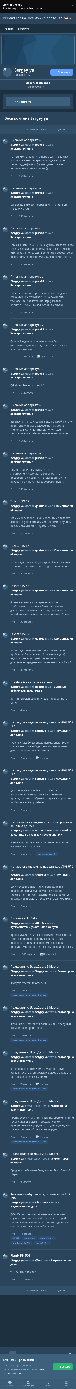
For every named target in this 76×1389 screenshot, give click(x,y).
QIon (38, 1260)
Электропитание (21, 148)
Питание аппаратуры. (26, 140)
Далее (61, 129)
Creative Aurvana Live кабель (31, 682)
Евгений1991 (43, 830)
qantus (39, 506)
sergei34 (40, 731)
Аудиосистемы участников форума (34, 927)
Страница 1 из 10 (36, 129)
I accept (65, 1366)
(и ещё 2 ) (41, 1243)
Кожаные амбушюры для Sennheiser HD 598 (40, 1196)
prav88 (39, 144)
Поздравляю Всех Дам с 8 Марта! (35, 966)
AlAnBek (40, 923)
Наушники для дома (24, 1206)
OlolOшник (42, 1202)
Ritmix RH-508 (20, 1255)
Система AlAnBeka (23, 918)
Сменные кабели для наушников (38, 688)
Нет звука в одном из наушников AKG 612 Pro (42, 724)
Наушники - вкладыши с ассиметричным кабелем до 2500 (41, 824)
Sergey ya (17, 144)
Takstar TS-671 (20, 501)
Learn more (7, 6)
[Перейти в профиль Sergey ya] (5, 141)
